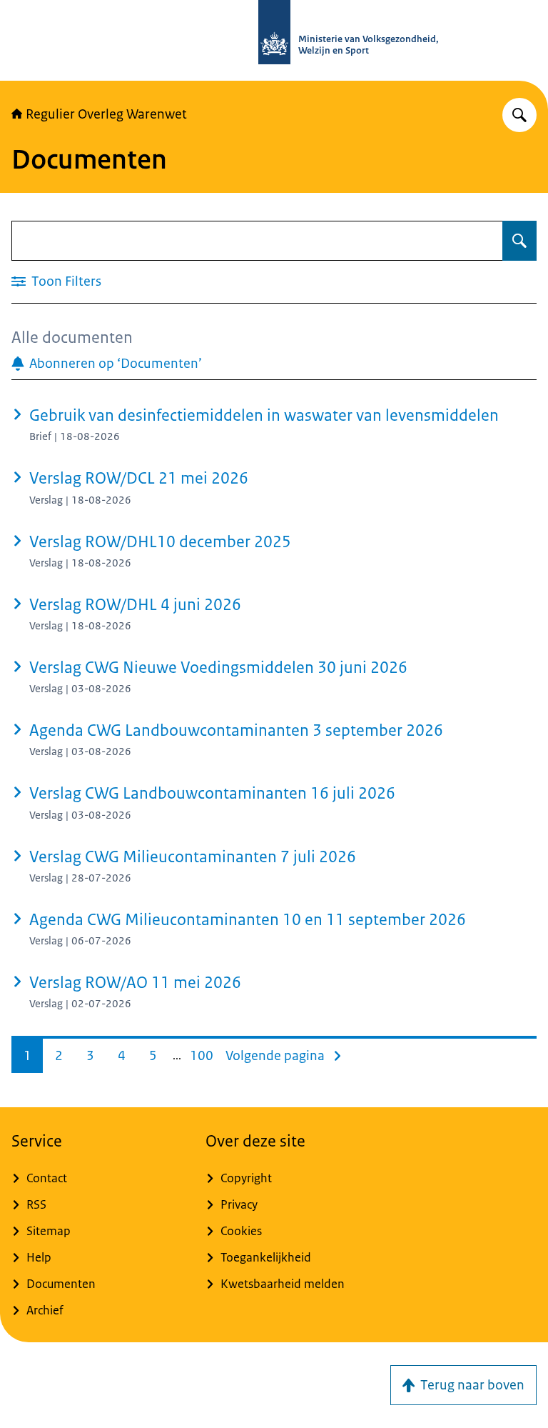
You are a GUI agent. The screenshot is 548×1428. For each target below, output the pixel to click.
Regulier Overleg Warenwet (106, 114)
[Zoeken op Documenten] (519, 241)
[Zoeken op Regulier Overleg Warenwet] (519, 115)
